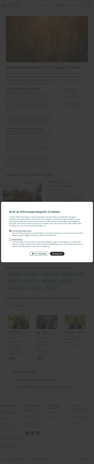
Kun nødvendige (40, 254)
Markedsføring (17, 240)
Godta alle (58, 254)
